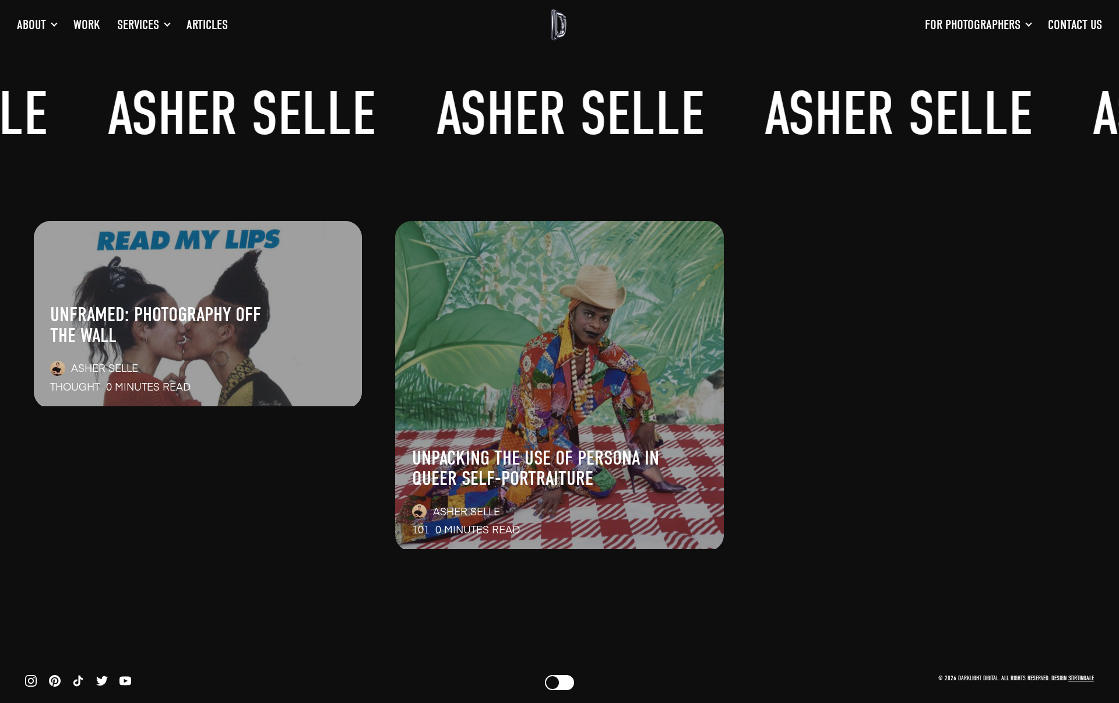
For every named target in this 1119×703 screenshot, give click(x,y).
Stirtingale (1081, 678)
